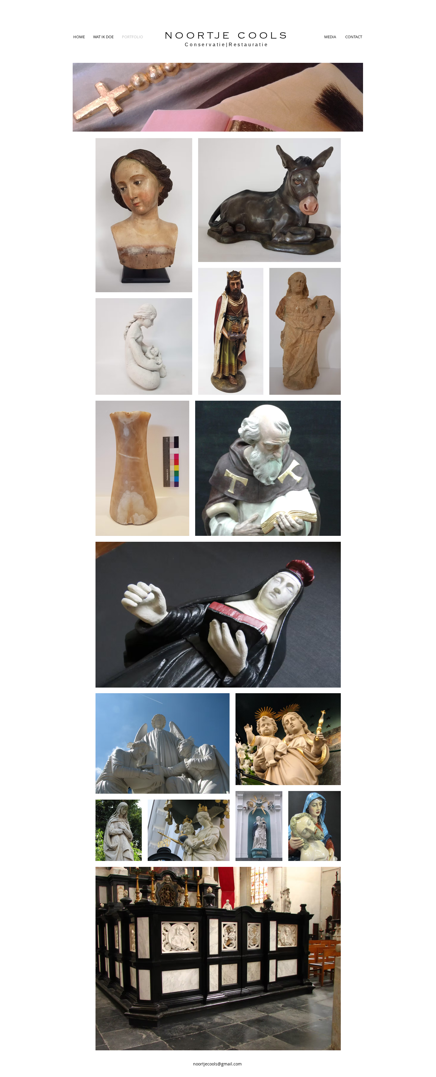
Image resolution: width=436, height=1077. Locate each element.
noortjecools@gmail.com (217, 1064)
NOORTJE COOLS (227, 35)
